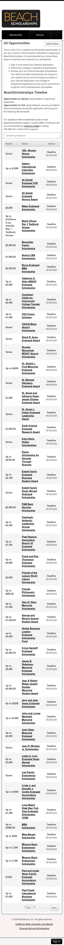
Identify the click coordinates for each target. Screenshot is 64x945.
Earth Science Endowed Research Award (31, 429)
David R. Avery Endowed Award (31, 338)
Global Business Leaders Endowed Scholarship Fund (31, 635)
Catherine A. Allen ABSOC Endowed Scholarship (29, 282)
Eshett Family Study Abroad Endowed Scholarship (29, 492)
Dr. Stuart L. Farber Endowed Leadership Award (31, 414)
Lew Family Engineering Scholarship (28, 775)
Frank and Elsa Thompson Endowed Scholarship (30, 561)
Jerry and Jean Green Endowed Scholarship (30, 703)
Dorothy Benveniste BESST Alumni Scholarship (30, 351)
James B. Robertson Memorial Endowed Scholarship (28, 667)
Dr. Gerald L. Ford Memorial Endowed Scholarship (30, 368)
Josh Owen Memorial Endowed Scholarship (28, 734)
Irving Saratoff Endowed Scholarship (30, 651)
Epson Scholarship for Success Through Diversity (30, 458)
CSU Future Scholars (28, 315)
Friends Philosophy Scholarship (28, 592)
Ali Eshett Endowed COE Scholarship (30, 183)
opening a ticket (31, 125)
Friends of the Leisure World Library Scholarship (29, 577)
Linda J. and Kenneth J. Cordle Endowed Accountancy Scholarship (31, 792)
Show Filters (52, 43)
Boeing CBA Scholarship (28, 256)
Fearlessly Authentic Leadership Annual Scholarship (28, 523)
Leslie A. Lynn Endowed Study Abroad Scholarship (30, 760)
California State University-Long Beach (34, 923)
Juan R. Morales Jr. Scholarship (31, 747)
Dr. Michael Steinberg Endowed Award (31, 383)
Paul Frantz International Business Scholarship (29, 894)
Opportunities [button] (15, 34)
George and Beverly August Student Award (30, 618)
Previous (42, 907)
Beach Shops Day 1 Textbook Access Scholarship (30, 225)
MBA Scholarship (28, 826)
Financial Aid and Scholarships (34, 928)
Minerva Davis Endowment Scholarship (29, 847)
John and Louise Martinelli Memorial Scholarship (31, 718)
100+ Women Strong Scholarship (29, 153)
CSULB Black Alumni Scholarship (29, 327)
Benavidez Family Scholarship (28, 245)
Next (54, 907)
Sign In (56, 941)
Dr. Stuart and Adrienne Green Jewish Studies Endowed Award (31, 397)
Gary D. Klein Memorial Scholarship (29, 605)
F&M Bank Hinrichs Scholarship (28, 507)
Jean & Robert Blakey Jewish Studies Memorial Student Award (30, 687)
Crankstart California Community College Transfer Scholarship (31, 301)
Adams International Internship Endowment (29, 168)
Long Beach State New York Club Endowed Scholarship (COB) (30, 811)
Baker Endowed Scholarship (30, 207)
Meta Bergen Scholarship (29, 836)
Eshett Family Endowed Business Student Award (30, 476)
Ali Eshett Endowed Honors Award (30, 196)
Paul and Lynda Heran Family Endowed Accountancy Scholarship (30, 877)
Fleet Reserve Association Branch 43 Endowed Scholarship (29, 543)
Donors (40, 34)
